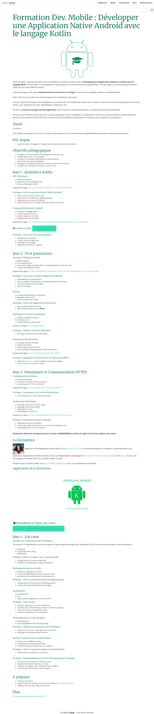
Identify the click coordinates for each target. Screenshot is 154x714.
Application (124, 3)
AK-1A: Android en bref (38, 187)
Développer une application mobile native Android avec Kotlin (38, 528)
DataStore (31, 361)
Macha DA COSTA (74, 448)
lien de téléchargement (65, 683)
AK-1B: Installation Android (60, 187)
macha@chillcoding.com (56, 463)
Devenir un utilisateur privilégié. (77, 508)
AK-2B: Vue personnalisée (58, 222)
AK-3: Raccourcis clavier (62, 415)
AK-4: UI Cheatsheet (90, 271)
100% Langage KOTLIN (44, 228)
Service (113, 3)
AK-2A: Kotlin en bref (38, 222)
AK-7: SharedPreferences (39, 353)
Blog (134, 3)
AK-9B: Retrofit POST (54, 387)
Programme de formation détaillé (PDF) (29, 696)
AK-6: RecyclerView (36, 326)
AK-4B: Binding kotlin (72, 271)
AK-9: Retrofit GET (36, 387)
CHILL (8, 2)
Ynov (123, 455)
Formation (102, 3)
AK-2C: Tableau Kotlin (79, 222)
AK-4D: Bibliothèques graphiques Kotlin (45, 271)
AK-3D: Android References (40, 415)
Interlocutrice (146, 3)
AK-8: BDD (55, 353)
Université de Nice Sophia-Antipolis (100, 455)
